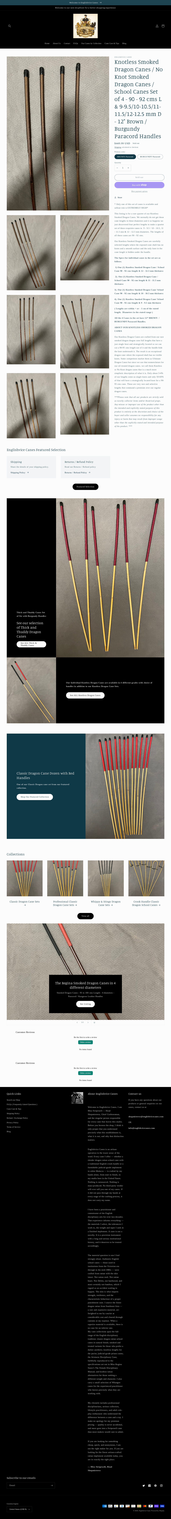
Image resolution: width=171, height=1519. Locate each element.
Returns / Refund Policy (76, 472)
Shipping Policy (18, 472)
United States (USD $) (18, 1509)
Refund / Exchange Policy (17, 1118)
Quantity (117, 163)
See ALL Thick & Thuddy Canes (29, 644)
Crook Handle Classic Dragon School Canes (145, 903)
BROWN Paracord (125, 157)
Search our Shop (13, 1100)
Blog (9, 1132)
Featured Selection (85, 487)
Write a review (85, 1042)
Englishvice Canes (145, 1510)
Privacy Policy (13, 1123)
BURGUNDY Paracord (150, 157)
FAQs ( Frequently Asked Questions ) (22, 1104)
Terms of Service (13, 1127)
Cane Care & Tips (14, 1109)
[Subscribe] (52, 1485)
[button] (10, 26)
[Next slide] (88, 1022)
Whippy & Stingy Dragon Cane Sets (106, 903)
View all (85, 916)
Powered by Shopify (157, 1510)
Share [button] (120, 197)
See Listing (106, 1004)
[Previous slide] (77, 1022)
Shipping (117, 147)
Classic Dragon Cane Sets (25, 901)
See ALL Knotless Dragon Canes (85, 695)
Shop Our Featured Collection (35, 797)
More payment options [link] (139, 191)
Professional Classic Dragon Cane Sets (65, 903)
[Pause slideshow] (94, 1022)
